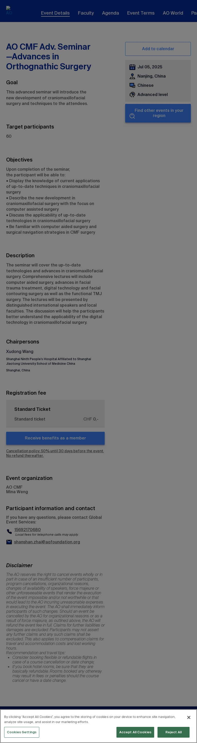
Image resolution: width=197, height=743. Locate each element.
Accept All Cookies (135, 732)
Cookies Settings (21, 732)
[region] (98, 726)
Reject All (173, 732)
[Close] (188, 717)
